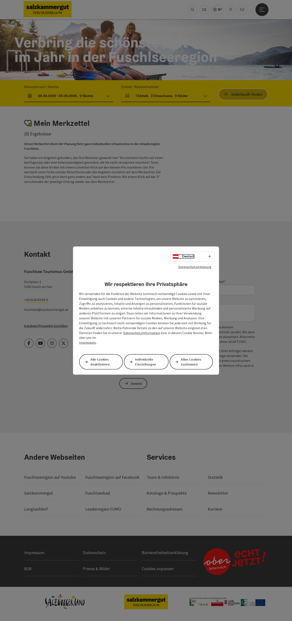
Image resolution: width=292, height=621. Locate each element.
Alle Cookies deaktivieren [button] (100, 361)
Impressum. (87, 342)
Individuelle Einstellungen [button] (145, 361)
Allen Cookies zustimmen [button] (191, 361)
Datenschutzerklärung (194, 266)
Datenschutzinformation (141, 332)
